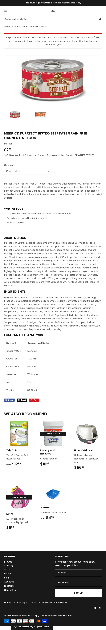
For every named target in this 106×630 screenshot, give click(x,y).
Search (7, 602)
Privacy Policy (45, 602)
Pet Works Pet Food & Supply (25, 615)
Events (7, 573)
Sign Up (78, 592)
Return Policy (60, 602)
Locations (9, 585)
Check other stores (82, 155)
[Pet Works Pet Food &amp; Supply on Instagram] (99, 608)
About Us (9, 581)
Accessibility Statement (25, 602)
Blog (6, 577)
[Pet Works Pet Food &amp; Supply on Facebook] (95, 608)
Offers (7, 569)
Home (7, 26)
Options (8, 165)
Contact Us (10, 590)
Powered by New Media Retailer (56, 615)
